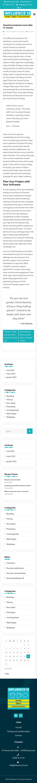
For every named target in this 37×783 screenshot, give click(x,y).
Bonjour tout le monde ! (12, 480)
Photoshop (10, 406)
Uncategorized (12, 410)
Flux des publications (15, 568)
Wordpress (10, 417)
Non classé (10, 403)
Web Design (11, 413)
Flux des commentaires (16, 573)
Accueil (18, 727)
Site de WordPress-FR (15, 578)
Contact (18, 735)
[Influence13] (17, 14)
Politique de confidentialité (18, 731)
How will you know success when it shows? (26, 334)
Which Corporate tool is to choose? (16, 491)
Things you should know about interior (17, 485)
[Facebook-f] (18, 8)
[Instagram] (20, 8)
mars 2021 (10, 373)
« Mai (6, 674)
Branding (10, 396)
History (9, 399)
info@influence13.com (25, 4)
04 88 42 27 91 (9, 4)
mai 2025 (10, 370)
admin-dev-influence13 (20, 31)
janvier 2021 (11, 377)
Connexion (10, 563)
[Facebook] (16, 716)
